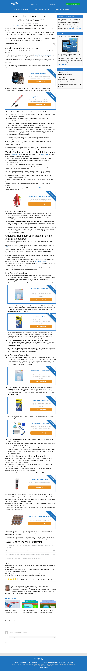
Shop (39, 662)
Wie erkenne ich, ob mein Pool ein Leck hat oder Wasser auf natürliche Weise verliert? (30, 546)
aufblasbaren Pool (10, 247)
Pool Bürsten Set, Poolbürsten (41, 423)
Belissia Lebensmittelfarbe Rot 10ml (40, 196)
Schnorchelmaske (44, 188)
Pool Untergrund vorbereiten (66, 82)
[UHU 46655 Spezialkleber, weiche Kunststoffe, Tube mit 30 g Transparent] (19, 322)
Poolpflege (53, 4)
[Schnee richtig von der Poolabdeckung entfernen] (12, 604)
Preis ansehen (39, 81)
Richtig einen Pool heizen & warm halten (69, 84)
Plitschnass (16, 25)
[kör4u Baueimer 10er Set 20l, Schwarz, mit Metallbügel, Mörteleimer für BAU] (17, 77)
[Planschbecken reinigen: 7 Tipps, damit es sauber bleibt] (30, 604)
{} (27, 636)
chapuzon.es (39, 669)
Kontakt (35, 662)
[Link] (26, 637)
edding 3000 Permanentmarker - (40, 97)
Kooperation (55, 662)
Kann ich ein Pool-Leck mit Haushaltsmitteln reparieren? (23, 558)
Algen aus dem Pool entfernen (67, 79)
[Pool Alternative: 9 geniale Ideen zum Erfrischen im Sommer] (48, 604)
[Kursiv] (12, 637)
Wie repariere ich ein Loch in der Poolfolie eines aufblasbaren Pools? (27, 555)
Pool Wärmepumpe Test (65, 87)
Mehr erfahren (62, 64)
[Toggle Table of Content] (52, 44)
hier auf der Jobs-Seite (75, 28)
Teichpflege (49, 662)
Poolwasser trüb (15, 154)
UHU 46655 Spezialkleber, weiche (41, 317)
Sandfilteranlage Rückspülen (43, 55)
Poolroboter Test (63, 72)
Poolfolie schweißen (40, 261)
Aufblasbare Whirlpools (65, 74)
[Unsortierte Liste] (20, 637)
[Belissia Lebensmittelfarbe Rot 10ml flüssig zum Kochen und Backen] (17, 200)
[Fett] (11, 637)
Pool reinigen (45, 154)
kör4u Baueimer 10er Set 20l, (40, 73)
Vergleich (43, 662)
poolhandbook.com (46, 669)
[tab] (30, 546)
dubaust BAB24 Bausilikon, (40, 479)
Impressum (62, 662)
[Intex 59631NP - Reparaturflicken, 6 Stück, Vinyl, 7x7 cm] (19, 294)
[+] (29, 636)
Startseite (34, 4)
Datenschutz (70, 662)
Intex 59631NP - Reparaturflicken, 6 (41, 289)
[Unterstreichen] (14, 637)
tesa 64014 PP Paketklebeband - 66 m (39, 516)
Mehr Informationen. (48, 665)
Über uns (30, 662)
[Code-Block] (24, 637)
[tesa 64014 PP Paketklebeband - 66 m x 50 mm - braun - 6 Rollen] (17, 520)
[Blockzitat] (22, 637)
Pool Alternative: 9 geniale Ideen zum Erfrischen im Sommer (46, 612)
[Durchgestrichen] (16, 637)
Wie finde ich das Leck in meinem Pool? (18, 551)
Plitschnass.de (23, 662)
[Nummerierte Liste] (18, 637)
